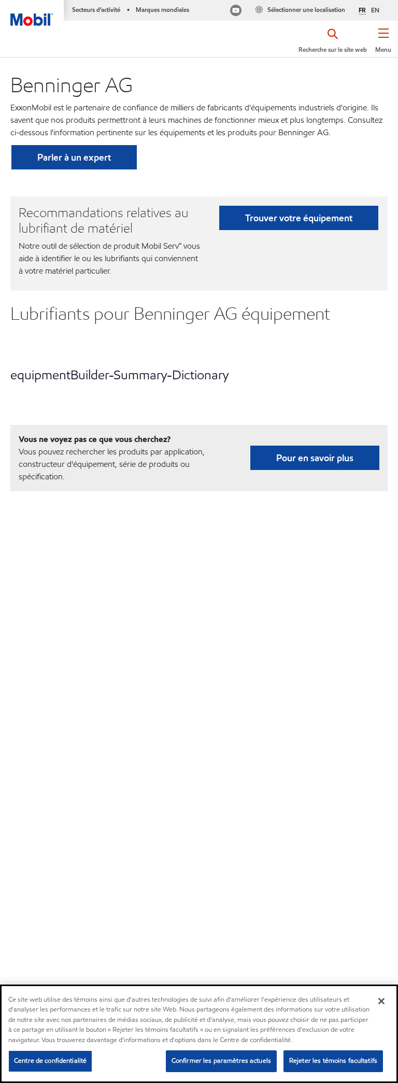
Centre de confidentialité (50, 1060)
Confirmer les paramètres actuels (221, 1060)
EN (375, 10)
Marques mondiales (162, 9)
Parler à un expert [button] (74, 157)
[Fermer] (381, 1001)
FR (362, 10)
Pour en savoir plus (314, 458)
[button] (383, 44)
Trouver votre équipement (298, 218)
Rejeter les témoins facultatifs (333, 1060)
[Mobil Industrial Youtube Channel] (236, 12)
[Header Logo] (32, 13)
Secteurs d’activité (96, 9)
